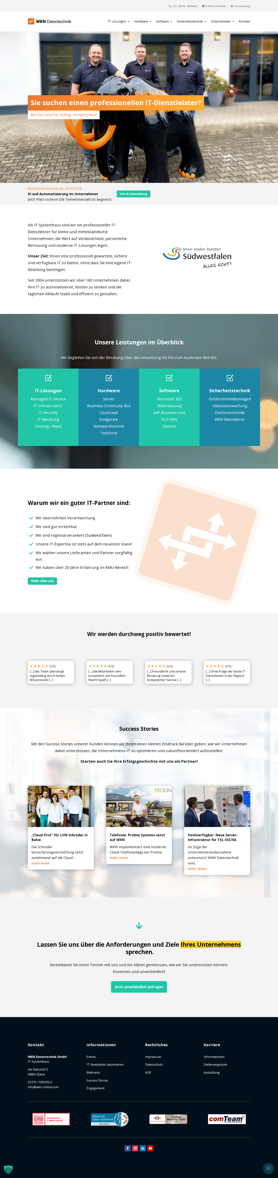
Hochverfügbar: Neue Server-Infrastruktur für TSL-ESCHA (213, 837)
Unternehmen (221, 21)
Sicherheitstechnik (190, 21)
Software (162, 21)
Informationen (214, 1057)
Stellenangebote (215, 1064)
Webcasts (93, 1072)
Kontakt (244, 21)
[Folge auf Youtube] (150, 1148)
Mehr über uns (42, 581)
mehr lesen (40, 863)
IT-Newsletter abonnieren (105, 1064)
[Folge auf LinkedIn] (143, 1148)
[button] (8, 1169)
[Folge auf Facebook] (128, 1148)
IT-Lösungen (117, 21)
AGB (148, 1072)
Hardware (141, 21)
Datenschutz (154, 1064)
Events (91, 1057)
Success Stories (97, 1080)
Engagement (95, 1088)
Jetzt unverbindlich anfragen (139, 987)
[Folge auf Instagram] (135, 1148)
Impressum (153, 1057)
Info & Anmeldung (133, 194)
